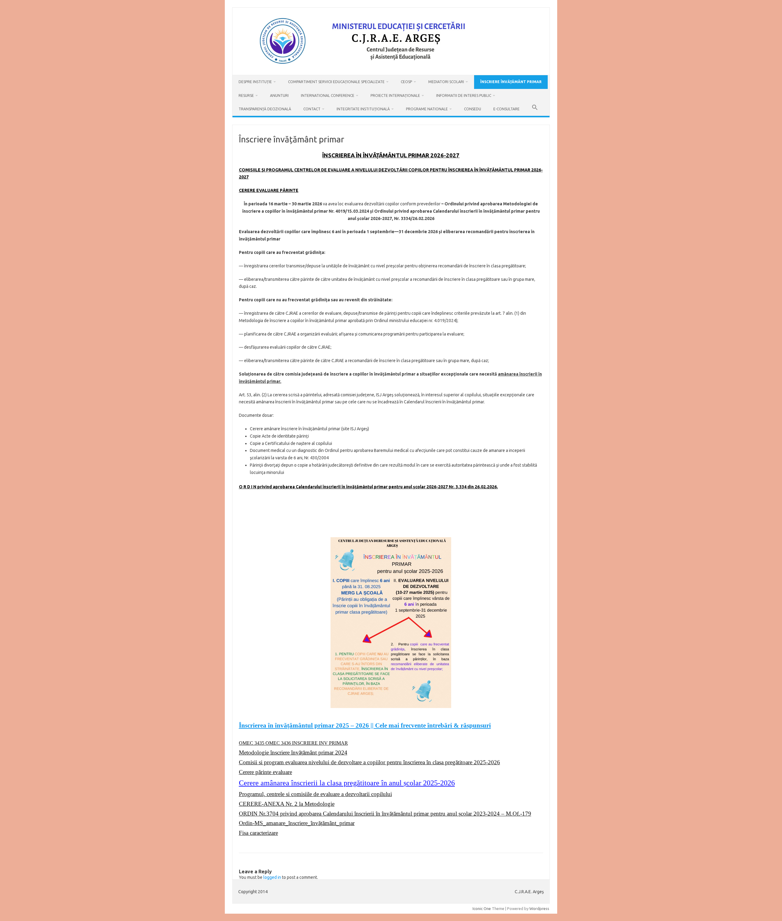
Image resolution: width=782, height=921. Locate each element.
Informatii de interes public (463, 95)
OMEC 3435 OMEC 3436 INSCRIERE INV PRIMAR (293, 743)
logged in (272, 877)
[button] (535, 109)
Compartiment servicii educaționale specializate (336, 82)
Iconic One (482, 908)
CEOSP (406, 82)
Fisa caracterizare (258, 833)
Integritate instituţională (363, 109)
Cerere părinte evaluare (265, 772)
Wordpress (539, 908)
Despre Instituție (255, 82)
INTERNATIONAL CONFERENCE (327, 95)
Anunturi (279, 95)
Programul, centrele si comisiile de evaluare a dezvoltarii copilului (315, 794)
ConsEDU (472, 109)
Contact (311, 109)
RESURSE (246, 95)
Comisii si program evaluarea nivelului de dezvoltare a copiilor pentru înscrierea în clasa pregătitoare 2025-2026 (369, 762)
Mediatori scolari (446, 82)
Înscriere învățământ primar (511, 82)
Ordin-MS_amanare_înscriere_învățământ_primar (297, 823)
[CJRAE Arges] (391, 64)
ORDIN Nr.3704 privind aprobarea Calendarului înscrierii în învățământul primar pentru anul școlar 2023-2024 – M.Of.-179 (385, 813)
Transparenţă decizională (265, 109)
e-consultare (506, 109)
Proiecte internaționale (395, 95)
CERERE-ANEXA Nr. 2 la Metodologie (286, 804)
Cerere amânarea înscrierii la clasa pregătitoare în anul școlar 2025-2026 (347, 783)
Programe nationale (427, 109)
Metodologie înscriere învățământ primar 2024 (293, 752)
